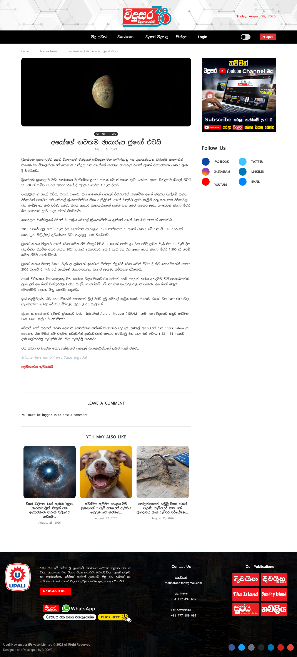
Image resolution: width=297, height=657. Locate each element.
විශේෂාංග (126, 37)
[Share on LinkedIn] (116, 386)
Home (25, 51)
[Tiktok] (251, 647)
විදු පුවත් (99, 37)
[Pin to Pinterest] (106, 386)
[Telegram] (63, 16)
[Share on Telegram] (135, 386)
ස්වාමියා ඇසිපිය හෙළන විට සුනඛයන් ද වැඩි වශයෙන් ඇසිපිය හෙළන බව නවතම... (106, 508)
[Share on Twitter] (97, 386)
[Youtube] (280, 647)
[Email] (56, 16)
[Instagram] (38, 16)
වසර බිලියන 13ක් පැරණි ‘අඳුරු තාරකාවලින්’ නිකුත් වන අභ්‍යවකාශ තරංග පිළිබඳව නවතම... (49, 510)
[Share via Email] (145, 386)
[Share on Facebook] (87, 386)
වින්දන (181, 37)
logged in (49, 415)
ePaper (267, 37)
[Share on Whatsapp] (126, 386)
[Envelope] (290, 647)
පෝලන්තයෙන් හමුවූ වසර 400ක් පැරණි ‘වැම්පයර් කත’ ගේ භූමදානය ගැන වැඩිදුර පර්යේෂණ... (163, 508)
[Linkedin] (45, 16)
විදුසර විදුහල (156, 37)
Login (202, 37)
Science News (48, 51)
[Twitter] (30, 16)
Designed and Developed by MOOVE (28, 650)
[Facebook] (23, 16)
